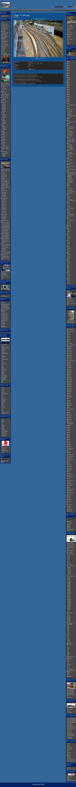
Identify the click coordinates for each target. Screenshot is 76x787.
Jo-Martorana (3, 47)
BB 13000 (70, 396)
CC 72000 (70, 350)
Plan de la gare (3, 274)
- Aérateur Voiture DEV (5, 253)
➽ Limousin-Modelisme (71, 759)
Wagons (69, 29)
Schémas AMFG (4, 175)
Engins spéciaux (71, 489)
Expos (2, 278)
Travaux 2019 (3, 212)
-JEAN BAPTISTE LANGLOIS (4, 38)
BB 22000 (70, 391)
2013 (69, 202)
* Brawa (2, 403)
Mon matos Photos (70, 543)
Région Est (69, 777)
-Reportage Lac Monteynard (69, 176)
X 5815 (69, 526)
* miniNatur (3, 389)
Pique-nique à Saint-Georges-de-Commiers (71, 141)
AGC (68, 441)
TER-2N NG (70, 485)
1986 (69, 89)
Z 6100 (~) (70, 466)
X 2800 (69, 444)
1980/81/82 (68, 530)
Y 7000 (69, 410)
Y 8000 (69, 412)
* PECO (2, 387)
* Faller (2, 394)
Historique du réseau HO (5, 169)
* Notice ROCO (69, 732)
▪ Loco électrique (71, 360)
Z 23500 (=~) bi (71, 480)
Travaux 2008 (3, 195)
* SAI (2, 409)
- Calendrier (3, 99)
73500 (69, 487)
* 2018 (3, 134)
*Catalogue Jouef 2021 (5, 347)
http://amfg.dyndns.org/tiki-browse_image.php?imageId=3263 (25, 75)
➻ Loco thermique (70, 26)
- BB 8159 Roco (4, 248)
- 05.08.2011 (4, 107)
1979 (69, 77)
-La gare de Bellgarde (70, 191)
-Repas (68, 197)
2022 (69, 266)
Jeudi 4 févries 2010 (70, 529)
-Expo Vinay (69, 117)
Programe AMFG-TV (6, 304)
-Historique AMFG (4, 24)
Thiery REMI (3, 48)
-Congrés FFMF (69, 147)
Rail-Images (4, 326)
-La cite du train (69, 188)
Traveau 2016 (3, 208)
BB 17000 (70, 379)
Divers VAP (70, 343)
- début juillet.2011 (4, 153)
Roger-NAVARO (3, 53)
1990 (69, 96)
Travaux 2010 (4, 198)
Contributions (5, 220)
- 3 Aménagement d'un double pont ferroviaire (5, 227)
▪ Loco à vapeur (71, 331)
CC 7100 (69, 365)
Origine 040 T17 (69, 523)
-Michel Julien (3, 34)
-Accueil (2, 22)
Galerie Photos (71, 550)
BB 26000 (70, 386)
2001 (69, 125)
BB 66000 (69, 414)
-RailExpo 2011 (69, 193)
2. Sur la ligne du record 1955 (71, 304)
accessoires (70, 39)
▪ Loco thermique (71, 344)
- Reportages (4, 100)
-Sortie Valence (69, 156)
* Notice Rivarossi (70, 729)
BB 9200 (69, 374)
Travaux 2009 (3, 196)
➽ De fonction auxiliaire (71, 769)
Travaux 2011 (3, 201)
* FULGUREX (3, 379)
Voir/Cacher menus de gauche (16, 11)
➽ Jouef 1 (68, 743)
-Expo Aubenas (69, 111)
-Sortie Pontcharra (70, 208)
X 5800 (69, 427)
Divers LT (69, 421)
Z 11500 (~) (70, 457)
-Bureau (3, 31)
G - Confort (70, 504)
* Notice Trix (69, 731)
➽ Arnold (68, 753)
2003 (69, 137)
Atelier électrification (6, 238)
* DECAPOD (3, 399)
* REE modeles (3, 375)
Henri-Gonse (3, 51)
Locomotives (70, 329)
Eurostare (70, 403)
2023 (69, 272)
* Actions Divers (5, 147)
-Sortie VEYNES (70, 131)
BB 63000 (69, 415)
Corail (69, 497)
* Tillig (2, 365)
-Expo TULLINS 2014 (70, 214)
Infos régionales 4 (4, 317)
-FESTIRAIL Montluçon (71, 174)
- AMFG (3, 86)
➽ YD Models (69, 758)
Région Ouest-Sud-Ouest (71, 780)
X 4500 (69, 432)
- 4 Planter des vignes (5, 229)
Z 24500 (69, 482)
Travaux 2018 (3, 211)
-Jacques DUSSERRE (4, 33)
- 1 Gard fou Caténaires (5, 223)
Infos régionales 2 (4, 314)
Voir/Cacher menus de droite (61, 11)
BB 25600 (70, 370)
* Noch (2, 397)
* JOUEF (2, 346)
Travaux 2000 (4, 190)
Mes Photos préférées (70, 544)
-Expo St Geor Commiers (71, 115)
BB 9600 (68, 596)
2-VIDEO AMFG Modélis (5, 307)
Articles (69, 299)
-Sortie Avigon (69, 144)
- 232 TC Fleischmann (5, 245)
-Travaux (68, 187)
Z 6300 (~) (70, 468)
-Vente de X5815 (70, 134)
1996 (69, 108)
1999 (69, 120)
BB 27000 (70, 388)
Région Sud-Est (69, 776)
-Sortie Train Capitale (70, 139)
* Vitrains (2, 362)
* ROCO (2, 350)
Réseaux (69, 405)
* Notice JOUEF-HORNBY (71, 718)
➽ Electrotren (69, 749)
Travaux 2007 (3, 193)
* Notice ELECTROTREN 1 (71, 721)
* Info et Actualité (5, 83)
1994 (69, 103)
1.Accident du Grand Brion (70, 302)
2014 (69, 209)
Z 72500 (69, 446)
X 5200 (69, 436)
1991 (69, 98)
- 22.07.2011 (4, 104)
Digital (3, 178)
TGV (68, 398)
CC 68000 (70, 351)
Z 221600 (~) (70, 483)
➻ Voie (68, 40)
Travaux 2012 (3, 202)
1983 (69, 84)
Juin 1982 (68, 524)
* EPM (2, 382)
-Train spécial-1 (69, 190)
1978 (69, 75)
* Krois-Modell (3, 435)
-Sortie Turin (69, 206)
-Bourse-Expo (69, 178)
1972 (69, 65)
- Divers (3, 91)
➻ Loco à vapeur (70, 25)
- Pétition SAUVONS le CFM (5, 149)
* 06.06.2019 (4, 139)
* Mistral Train (3, 369)
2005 (69, 150)
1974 (69, 68)
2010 (69, 184)
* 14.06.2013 (4, 122)
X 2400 (69, 425)
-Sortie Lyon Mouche (70, 166)
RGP (68, 434)
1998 (69, 118)
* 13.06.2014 (4, 129)
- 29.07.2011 (4, 105)
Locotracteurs (70, 612)
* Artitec (2, 410)
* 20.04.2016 (4, 132)
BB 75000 (70, 348)
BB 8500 (69, 369)
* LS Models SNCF (4, 353)
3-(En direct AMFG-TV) (5, 308)
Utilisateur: (52, 6)
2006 (69, 158)
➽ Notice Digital (69, 738)
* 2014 (3, 125)
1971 (69, 63)
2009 (69, 167)
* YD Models (3, 429)
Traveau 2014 (3, 205)
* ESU (2, 381)
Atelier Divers (4, 254)
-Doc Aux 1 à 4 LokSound (5, 187)
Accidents (70, 676)
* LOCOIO (3, 428)
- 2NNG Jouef (3, 250)
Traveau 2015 (3, 207)
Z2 (67, 646)
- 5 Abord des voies (4, 230)
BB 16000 (70, 377)
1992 (69, 99)
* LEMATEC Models (4, 359)
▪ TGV (68, 611)
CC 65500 (70, 355)
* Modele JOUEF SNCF (71, 734)
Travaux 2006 (3, 192)
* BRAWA (2, 373)
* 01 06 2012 (4, 114)
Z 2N (68, 471)
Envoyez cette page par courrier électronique (59, 12)
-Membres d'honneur (4, 25)
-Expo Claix (69, 112)
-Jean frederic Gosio (4, 44)
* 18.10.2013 (4, 123)
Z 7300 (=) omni (71, 454)
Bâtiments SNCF (69, 509)
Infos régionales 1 (4, 313)
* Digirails (3, 421)
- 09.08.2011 (3, 154)
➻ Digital (68, 42)
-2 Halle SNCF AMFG (4, 236)
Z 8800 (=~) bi (70, 475)
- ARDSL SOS (3, 92)
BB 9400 (68, 595)
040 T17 (69, 521)
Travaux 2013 (3, 204)
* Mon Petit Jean (4, 413)
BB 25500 (70, 367)
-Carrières (69, 222)
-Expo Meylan (69, 114)
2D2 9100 (69, 372)
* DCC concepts (4, 434)
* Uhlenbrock (3, 425)
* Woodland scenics (4, 393)
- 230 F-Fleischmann (4, 247)
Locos (69, 23)
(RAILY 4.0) (3, 172)
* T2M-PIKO (3, 349)
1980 (69, 79)
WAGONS (70, 490)
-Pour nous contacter (4, 28)
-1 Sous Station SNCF (5, 235)
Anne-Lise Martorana (4, 45)
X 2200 (69, 430)
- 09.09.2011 (4, 108)
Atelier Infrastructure (6, 222)
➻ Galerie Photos (70, 712)
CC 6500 (69, 395)
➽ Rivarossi (69, 752)
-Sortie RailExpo (70, 182)
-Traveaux (68, 248)
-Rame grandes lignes (71, 670)
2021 (69, 260)
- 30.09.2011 (4, 111)
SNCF (68, 673)
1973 (69, 67)
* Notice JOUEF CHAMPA (71, 719)
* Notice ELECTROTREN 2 (71, 722)
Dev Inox (69, 501)
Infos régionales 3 (4, 316)
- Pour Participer (5, 97)
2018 (69, 240)
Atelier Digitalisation (6, 244)
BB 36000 (70, 384)
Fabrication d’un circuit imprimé (5, 242)
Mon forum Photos (70, 546)
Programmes (3, 323)
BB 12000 (69, 608)
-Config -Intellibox (4, 181)
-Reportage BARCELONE (71, 172)
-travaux (68, 268)
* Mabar (2, 366)
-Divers (68, 223)
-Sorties (68, 257)
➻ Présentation (69, 709)
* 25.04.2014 (4, 126)
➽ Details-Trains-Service (71, 761)
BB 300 (69, 362)
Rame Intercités (69, 668)
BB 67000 (70, 346)
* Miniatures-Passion (4, 450)
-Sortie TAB (69, 155)
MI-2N (69, 478)
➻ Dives (68, 710)
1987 (69, 91)
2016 (69, 228)
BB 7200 (69, 393)
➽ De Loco (68, 767)
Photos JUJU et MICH (70, 322)
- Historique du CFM (6, 84)
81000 (69, 439)
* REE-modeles (3, 363)
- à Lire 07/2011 (4, 89)
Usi (68, 502)
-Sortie (69, 226)
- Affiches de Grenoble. (5, 94)
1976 (69, 72)
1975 (69, 70)
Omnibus (68, 641)
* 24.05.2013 (4, 120)
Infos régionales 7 (4, 320)
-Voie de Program (70, 220)
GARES (69, 506)
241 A (69, 339)
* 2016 (3, 131)
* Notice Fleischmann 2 (71, 728)
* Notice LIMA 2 (69, 725)
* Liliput (2, 357)
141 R (69, 332)
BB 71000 (69, 419)
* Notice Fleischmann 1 (71, 726)
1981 (69, 80)
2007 (69, 161)
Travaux (2, 277)
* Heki (2, 396)
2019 (69, 246)
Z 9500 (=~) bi (70, 459)
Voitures (69, 494)
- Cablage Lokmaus (4, 184)
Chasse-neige (70, 492)
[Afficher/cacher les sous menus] (1, 31)
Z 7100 (69, 461)
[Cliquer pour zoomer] (38, 57)
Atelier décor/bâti (5, 233)
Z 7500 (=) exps (71, 456)
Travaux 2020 (4, 214)
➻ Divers (68, 37)
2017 (69, 234)
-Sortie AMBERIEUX (70, 149)
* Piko (2, 360)
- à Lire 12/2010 (4, 88)
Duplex (69, 400)
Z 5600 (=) (70, 473)
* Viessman (3, 406)
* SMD (2, 446)
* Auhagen (3, 402)
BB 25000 (70, 381)
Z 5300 (69, 463)
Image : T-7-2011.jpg (21, 15)
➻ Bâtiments (69, 36)
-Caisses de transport (5, 256)
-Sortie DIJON (69, 152)
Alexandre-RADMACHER (5, 54)
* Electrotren (3, 356)
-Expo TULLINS (69, 146)
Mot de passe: (65, 6)
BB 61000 (70, 357)
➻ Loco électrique (70, 28)
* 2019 (3, 137)
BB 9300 (69, 376)
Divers (68, 661)
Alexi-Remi (3, 50)
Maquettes (70, 34)
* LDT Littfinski (3, 432)
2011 (68, 185)
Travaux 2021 (3, 217)
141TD (69, 334)
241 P (68, 559)
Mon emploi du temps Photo (70, 548)
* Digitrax (2, 426)
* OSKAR (2, 372)
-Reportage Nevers (70, 179)
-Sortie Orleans (69, 199)
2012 (69, 194)
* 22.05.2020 (4, 142)
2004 (69, 143)
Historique (3, 302)
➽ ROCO (68, 746)
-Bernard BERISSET (4, 41)
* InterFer (2, 452)
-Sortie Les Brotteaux (70, 153)
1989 (69, 94)
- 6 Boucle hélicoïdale (5, 232)
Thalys (69, 402)
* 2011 (3, 102)
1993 (69, 101)
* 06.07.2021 (4, 145)
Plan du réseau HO (5, 170)
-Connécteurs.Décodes (5, 185)
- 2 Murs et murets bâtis (5, 225)
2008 (69, 164)
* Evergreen (3, 400)
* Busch (2, 390)
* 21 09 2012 (4, 117)
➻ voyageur (69, 31)
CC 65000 (70, 353)
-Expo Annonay (69, 109)
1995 (69, 106)
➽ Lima (68, 750)
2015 (69, 217)
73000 (69, 437)
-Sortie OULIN (69, 159)
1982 (69, 82)
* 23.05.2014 (4, 128)
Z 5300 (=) (70, 464)
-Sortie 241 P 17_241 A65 (71, 169)
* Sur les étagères (4, 344)
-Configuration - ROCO (5, 180)
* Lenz (2, 419)
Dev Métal (69, 499)
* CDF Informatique (4, 431)
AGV (69, 407)
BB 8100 (68, 579)
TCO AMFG (3, 173)
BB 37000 (70, 389)
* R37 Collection (4, 376)
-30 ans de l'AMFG (70, 128)
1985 (69, 87)
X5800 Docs (69, 527)
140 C (69, 341)
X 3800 (69, 429)
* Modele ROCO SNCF (70, 735)
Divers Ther (70, 358)
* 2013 (3, 119)
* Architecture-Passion (5, 412)
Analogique (4, 176)
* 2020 (3, 140)
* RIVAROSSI (3, 378)
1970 (69, 61)
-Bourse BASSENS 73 (70, 200)
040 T (69, 336)
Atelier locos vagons (6, 251)
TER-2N (68, 653)
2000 (69, 123)
